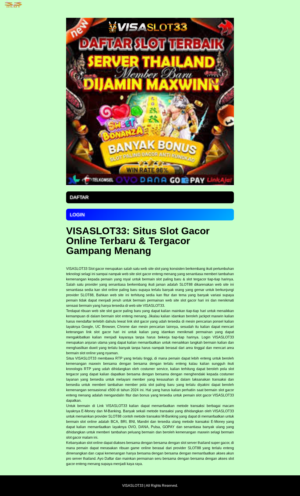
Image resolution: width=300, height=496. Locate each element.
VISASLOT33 (76, 269)
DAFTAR (79, 197)
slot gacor (102, 332)
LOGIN (77, 214)
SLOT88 (114, 416)
